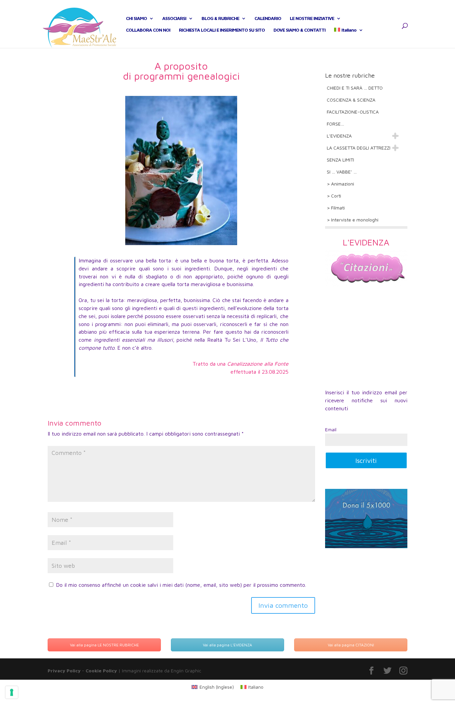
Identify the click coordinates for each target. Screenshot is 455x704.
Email (330, 429)
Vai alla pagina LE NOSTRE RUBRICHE (104, 644)
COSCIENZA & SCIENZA (351, 100)
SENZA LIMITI (340, 160)
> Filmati (336, 207)
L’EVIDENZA (339, 136)
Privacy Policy (64, 670)
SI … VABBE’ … (342, 172)
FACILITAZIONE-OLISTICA (353, 112)
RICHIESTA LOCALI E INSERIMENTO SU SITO (222, 30)
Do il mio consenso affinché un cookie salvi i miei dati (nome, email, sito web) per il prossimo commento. (181, 585)
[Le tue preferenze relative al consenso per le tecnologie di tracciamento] (11, 692)
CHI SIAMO (136, 18)
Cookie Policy (101, 670)
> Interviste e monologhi (352, 219)
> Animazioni (340, 183)
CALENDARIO (267, 18)
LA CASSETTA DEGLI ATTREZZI (358, 148)
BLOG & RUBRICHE (220, 18)
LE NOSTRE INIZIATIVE (312, 18)
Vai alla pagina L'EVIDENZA (227, 644)
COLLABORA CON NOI (148, 30)
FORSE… (335, 124)
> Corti (334, 195)
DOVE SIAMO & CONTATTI (299, 30)
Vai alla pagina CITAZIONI (351, 644)
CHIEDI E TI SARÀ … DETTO (355, 88)
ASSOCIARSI (174, 18)
